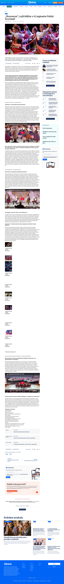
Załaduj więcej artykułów (50, 85)
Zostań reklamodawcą (36, 580)
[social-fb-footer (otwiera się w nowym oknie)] (31, 578)
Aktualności (40, 6)
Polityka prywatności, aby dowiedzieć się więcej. (50, 157)
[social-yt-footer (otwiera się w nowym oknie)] (29, 578)
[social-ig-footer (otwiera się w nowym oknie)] (34, 578)
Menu (4, 6)
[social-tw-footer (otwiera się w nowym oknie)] (32, 578)
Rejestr (55, 2)
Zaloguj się (50, 2)
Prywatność (49, 580)
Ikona (34, 521)
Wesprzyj (60, 2)
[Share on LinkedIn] (34, 63)
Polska (60, 6)
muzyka (7, 454)
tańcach (18, 159)
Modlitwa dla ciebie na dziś (49, 142)
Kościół (45, 6)
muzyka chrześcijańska (8, 521)
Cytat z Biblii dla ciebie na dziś (49, 137)
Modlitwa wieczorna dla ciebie (49, 132)
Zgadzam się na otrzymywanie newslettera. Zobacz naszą (17, 474)
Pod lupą (31, 6)
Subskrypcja (32, 567)
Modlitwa (8, 6)
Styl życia (26, 6)
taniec (10, 454)
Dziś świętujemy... (47, 128)
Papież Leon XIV (50, 6)
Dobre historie (16, 6)
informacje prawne (29, 580)
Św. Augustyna (35, 4)
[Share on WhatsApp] (39, 63)
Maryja (49, 521)
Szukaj (13, 2)
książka (35, 539)
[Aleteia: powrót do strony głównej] (32, 2)
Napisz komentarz (22, 509)
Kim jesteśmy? (24, 580)
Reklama (31, 570)
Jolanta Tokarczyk (15, 21)
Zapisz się (8, 477)
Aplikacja (31, 566)
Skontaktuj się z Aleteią (43, 580)
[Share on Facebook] (32, 63)
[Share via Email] (37, 63)
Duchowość (21, 6)
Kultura (35, 6)
